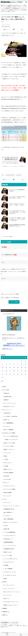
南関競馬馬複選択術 (8, 542)
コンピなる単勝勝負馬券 (9, 532)
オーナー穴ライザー (6, 26)
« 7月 (2, 381)
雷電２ (5, 578)
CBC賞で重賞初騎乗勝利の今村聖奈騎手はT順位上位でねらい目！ (17, 225)
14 (17, 367)
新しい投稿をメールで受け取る (10, 297)
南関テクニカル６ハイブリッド (11, 605)
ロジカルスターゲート (9, 562)
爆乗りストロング (8, 469)
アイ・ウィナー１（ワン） (10, 403)
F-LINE (5, 525)
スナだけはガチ (7, 479)
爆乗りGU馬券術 (8, 492)
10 (2, 367)
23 (25, 370)
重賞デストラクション (9, 449)
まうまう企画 (6, 389)
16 (25, 367)
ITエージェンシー (7, 409)
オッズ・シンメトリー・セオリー (11, 505)
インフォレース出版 (7, 555)
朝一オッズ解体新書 (8, 429)
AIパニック (6, 482)
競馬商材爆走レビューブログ (12, 2)
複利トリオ (6, 419)
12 (10, 367)
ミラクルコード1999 (8, 446)
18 (6, 370)
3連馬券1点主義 (7, 396)
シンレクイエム (7, 452)
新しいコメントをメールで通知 (10, 294)
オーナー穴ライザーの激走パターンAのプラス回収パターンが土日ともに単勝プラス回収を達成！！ (17, 219)
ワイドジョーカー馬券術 (9, 489)
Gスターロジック (8, 462)
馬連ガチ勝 (6, 529)
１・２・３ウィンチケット (10, 545)
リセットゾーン (7, 502)
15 (21, 367)
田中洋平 (5, 581)
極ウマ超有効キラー (8, 512)
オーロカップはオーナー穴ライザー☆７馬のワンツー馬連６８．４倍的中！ (17, 204)
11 (6, 367)
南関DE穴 (6, 399)
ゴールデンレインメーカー (10, 572)
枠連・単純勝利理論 (8, 519)
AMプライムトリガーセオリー (11, 522)
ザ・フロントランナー (9, 585)
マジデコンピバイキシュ (9, 485)
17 (2, 370)
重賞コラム (5, 615)
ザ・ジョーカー (7, 495)
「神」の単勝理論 (8, 568)
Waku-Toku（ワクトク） (9, 406)
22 (21, 370)
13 (14, 367)
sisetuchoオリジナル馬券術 (9, 433)
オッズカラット (7, 515)
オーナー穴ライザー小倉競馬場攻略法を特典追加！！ (17, 190)
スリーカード (7, 426)
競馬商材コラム (6, 611)
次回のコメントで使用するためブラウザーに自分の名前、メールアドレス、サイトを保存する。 (13, 271)
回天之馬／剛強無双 (8, 472)
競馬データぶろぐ (8, 552)
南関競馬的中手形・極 (9, 509)
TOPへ (21, 634)
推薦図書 (5, 608)
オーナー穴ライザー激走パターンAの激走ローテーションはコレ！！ (8, 236)
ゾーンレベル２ (7, 595)
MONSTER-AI (7, 413)
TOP (10, 622)
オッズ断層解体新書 (8, 423)
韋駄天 (5, 456)
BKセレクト (6, 598)
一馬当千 (6, 459)
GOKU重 (6, 466)
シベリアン (18, 175)
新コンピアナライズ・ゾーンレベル (12, 591)
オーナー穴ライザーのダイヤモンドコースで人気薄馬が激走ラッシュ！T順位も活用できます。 (17, 212)
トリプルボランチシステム (10, 575)
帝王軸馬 (6, 565)
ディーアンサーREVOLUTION (11, 436)
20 (14, 370)
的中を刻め (6, 476)
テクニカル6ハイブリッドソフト (11, 601)
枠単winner (6, 393)
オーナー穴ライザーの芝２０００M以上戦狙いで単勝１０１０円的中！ (17, 197)
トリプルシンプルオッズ (9, 535)
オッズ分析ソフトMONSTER (10, 416)
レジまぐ (5, 499)
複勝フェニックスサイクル (12, 439)
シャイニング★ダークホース (10, 558)
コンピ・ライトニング (9, 588)
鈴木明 (4, 386)
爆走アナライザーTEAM (9, 442)
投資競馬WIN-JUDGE (9, 548)
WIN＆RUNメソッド (8, 538)
